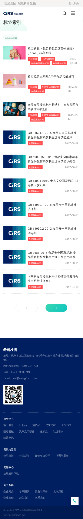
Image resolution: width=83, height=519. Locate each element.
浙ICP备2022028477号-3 (14, 515)
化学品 (44, 431)
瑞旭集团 (10, 3)
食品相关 (66, 425)
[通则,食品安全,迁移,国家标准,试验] (14, 137)
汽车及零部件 (26, 431)
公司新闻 (8, 455)
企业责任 (8, 497)
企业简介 (8, 491)
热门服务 (8, 425)
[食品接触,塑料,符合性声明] (14, 280)
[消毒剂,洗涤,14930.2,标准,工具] (14, 232)
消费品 (36, 425)
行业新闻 (24, 455)
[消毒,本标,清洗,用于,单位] (14, 185)
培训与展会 (62, 455)
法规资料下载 (11, 473)
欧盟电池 (8, 437)
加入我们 (24, 497)
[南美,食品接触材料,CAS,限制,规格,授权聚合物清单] (14, 109)
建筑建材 (51, 425)
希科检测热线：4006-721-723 (20, 366)
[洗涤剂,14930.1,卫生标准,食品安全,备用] (14, 209)
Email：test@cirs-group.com (20, 378)
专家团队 (24, 491)
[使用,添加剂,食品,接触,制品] (14, 257)
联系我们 (40, 497)
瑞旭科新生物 (27, 3)
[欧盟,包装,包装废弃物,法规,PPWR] (14, 52)
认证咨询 (58, 431)
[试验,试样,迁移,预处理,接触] (14, 161)
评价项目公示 (42, 455)
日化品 (23, 425)
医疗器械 (8, 431)
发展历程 (58, 491)
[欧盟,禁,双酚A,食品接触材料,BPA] (14, 80)
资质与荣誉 (41, 491)
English (74, 3)
